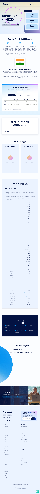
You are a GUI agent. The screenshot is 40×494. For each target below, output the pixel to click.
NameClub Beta (23, 446)
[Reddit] (10, 417)
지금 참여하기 (33, 419)
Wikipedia (28, 296)
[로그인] (30, 4)
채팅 (18, 396)
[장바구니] (33, 4)
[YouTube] (9, 417)
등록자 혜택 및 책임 (27, 486)
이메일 (8, 396)
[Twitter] (7, 417)
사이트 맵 (22, 458)
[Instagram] (4, 417)
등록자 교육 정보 (21, 486)
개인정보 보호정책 (12, 486)
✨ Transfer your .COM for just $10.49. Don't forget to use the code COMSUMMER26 (19, 0)
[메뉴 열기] (36, 4)
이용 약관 (17, 486)
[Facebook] (3, 417)
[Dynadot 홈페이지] (5, 4)
